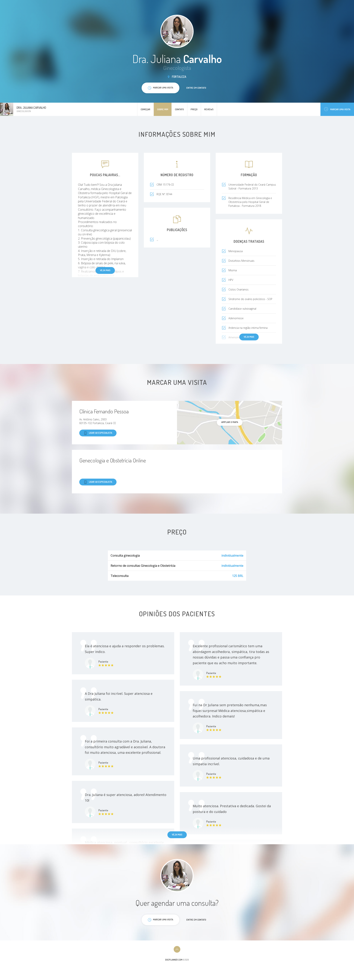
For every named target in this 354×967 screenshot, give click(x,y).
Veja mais (105, 270)
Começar (145, 109)
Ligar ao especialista (100, 432)
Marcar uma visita (340, 109)
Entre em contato (196, 87)
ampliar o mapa (229, 422)
